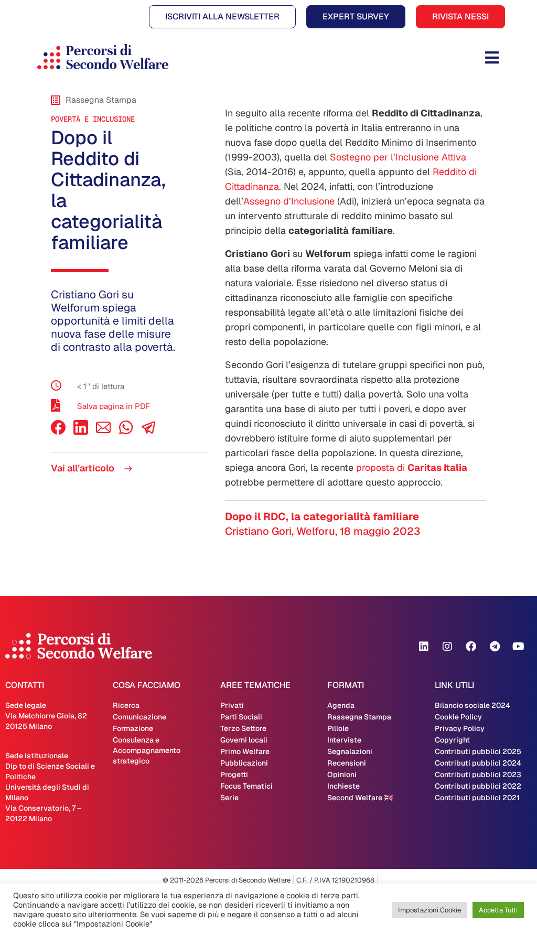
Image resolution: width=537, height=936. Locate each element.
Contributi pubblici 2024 (478, 763)
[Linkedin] (423, 646)
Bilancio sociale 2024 (472, 705)
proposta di (411, 467)
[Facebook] (58, 432)
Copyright (452, 740)
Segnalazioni (349, 751)
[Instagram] (447, 646)
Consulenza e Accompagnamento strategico (146, 750)
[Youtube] (518, 646)
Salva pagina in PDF (113, 406)
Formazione (133, 728)
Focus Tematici (246, 786)
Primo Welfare (245, 751)
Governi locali (243, 740)
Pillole (338, 728)
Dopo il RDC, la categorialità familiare (322, 516)
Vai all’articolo (83, 468)
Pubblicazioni (244, 763)
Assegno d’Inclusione (289, 201)
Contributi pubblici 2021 (477, 797)
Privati (232, 705)
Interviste (344, 740)
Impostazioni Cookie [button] (429, 910)
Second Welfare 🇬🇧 (360, 797)
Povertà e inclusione (93, 119)
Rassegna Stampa (359, 717)
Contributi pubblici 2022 (478, 786)
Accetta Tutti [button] (498, 910)
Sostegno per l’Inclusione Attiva (398, 157)
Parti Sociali (241, 717)
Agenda (341, 705)
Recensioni (346, 763)
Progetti (234, 774)
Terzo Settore (243, 728)
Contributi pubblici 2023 (478, 774)
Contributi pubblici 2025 (478, 751)
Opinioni (342, 774)
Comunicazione (139, 717)
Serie (229, 797)
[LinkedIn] (80, 432)
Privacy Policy (460, 728)
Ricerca (126, 705)
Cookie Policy (458, 717)
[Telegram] (494, 646)
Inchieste (343, 786)
